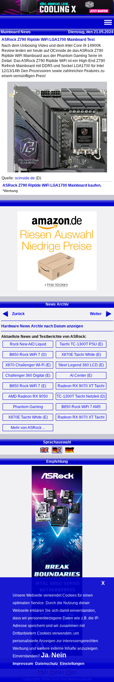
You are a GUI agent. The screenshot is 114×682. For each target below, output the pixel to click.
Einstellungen (72, 663)
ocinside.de (25, 178)
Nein (58, 655)
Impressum (23, 663)
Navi (107, 22)
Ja (44, 655)
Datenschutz (46, 663)
